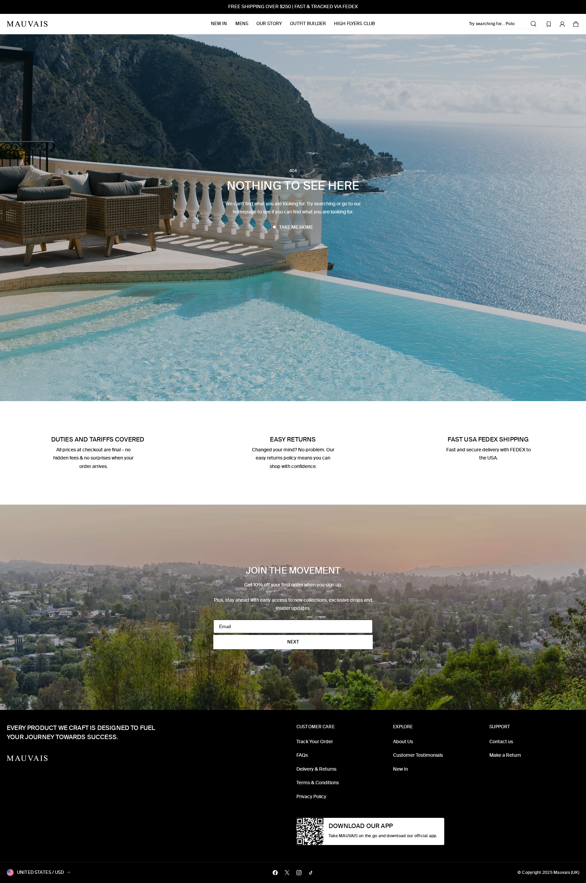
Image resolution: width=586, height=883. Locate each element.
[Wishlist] (548, 24)
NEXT (293, 641)
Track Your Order (314, 742)
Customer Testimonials (418, 755)
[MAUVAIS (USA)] (27, 24)
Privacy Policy (311, 797)
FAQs (302, 755)
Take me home (296, 227)
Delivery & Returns (316, 769)
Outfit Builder (308, 23)
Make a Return (505, 755)
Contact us (501, 742)
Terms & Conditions (317, 783)
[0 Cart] (575, 24)
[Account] (562, 24)
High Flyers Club (354, 23)
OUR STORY (269, 23)
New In (219, 23)
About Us (403, 742)
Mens (242, 23)
